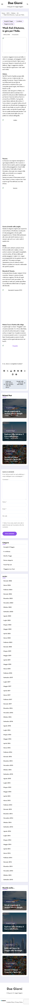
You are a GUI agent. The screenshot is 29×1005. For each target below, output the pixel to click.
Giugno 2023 (7, 625)
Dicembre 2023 (8, 598)
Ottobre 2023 (7, 607)
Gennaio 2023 (7, 647)
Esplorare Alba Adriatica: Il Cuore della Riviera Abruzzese (14, 436)
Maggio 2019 (7, 655)
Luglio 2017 (6, 682)
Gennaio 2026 (7, 581)
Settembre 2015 (8, 774)
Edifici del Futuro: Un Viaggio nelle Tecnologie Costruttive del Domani (13, 950)
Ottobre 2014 (7, 822)
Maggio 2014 (7, 844)
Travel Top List (7, 565)
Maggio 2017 (7, 686)
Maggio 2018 (7, 664)
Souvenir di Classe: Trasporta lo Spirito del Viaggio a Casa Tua (12, 459)
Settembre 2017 (8, 677)
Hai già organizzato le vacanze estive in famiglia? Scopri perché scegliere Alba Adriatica (13, 908)
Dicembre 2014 (8, 814)
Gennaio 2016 (7, 756)
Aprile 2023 (7, 633)
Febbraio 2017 (7, 699)
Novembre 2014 (8, 818)
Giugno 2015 (7, 787)
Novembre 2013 (8, 871)
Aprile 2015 (6, 796)
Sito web (4, 516)
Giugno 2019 (7, 651)
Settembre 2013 (8, 879)
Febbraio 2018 (7, 673)
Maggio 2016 (7, 739)
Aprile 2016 (6, 743)
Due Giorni (15, 3)
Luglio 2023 (7, 620)
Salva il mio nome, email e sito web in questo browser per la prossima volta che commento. (13, 525)
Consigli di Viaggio (8, 21)
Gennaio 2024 (7, 594)
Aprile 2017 (6, 691)
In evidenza (19, 21)
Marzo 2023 (7, 638)
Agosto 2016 (7, 726)
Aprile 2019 (6, 660)
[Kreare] (14, 1000)
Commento (5, 479)
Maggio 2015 (7, 792)
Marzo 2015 (6, 800)
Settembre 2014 (8, 827)
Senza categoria (8, 560)
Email (4, 509)
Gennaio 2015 (7, 809)
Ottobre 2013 (7, 875)
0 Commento (15, 34)
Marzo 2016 (6, 748)
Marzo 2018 (6, 669)
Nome (4, 502)
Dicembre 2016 (7, 708)
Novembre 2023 (8, 603)
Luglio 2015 (6, 783)
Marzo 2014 (7, 853)
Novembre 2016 (8, 713)
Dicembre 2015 (7, 761)
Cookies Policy (10, 1002)
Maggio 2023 (7, 629)
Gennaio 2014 (7, 862)
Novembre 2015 (8, 765)
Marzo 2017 (6, 695)
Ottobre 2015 (7, 770)
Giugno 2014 (7, 840)
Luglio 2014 (6, 836)
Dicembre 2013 (7, 866)
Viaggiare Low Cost (8, 24)
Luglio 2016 (6, 730)
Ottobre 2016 (7, 717)
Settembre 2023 (8, 611)
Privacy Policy (19, 1002)
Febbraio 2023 (7, 642)
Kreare (7, 415)
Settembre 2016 (8, 721)
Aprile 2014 (6, 849)
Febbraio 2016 (7, 752)
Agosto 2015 (7, 778)
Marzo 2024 (7, 585)
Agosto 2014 (7, 831)
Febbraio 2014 (7, 857)
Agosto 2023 (7, 616)
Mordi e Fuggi (7, 556)
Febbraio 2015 (7, 805)
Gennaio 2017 (7, 704)
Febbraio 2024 (7, 590)
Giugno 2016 (7, 734)
